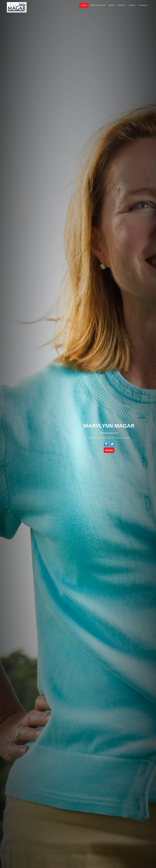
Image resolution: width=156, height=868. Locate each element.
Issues (112, 5)
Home (83, 5)
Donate (132, 5)
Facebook (143, 5)
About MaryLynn (97, 5)
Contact (122, 5)
